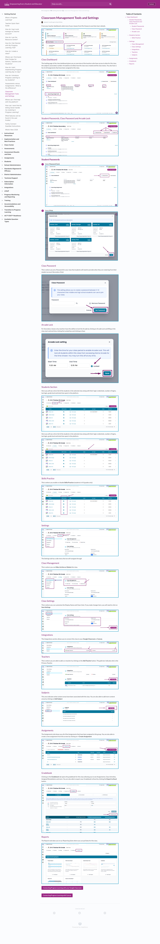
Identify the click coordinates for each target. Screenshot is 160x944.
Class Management (138, 44)
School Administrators (12, 165)
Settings (131, 41)
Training (7, 200)
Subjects (134, 55)
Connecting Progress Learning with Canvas (57, 895)
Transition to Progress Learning (12, 211)
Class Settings (136, 47)
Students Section (134, 35)
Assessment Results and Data (11, 153)
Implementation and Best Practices (11, 140)
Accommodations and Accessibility (12, 205)
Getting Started (10, 14)
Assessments (9, 148)
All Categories (45, 10)
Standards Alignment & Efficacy (12, 170)
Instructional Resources (9, 134)
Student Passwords (138, 26)
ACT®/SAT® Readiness (12, 216)
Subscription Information (9, 183)
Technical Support (11, 178)
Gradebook (132, 61)
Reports (131, 64)
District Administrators (12, 174)
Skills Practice (136, 38)
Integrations (8, 187)
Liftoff (6, 191)
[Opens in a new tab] (80, 924)
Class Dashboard (132, 17)
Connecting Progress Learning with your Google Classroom (62, 888)
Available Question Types (11, 220)
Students (7, 161)
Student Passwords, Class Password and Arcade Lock (135, 21)
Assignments (9, 158)
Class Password (137, 29)
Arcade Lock (136, 31)
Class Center (9, 145)
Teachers (135, 52)
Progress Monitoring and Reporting (11, 196)
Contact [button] (151, 4)
